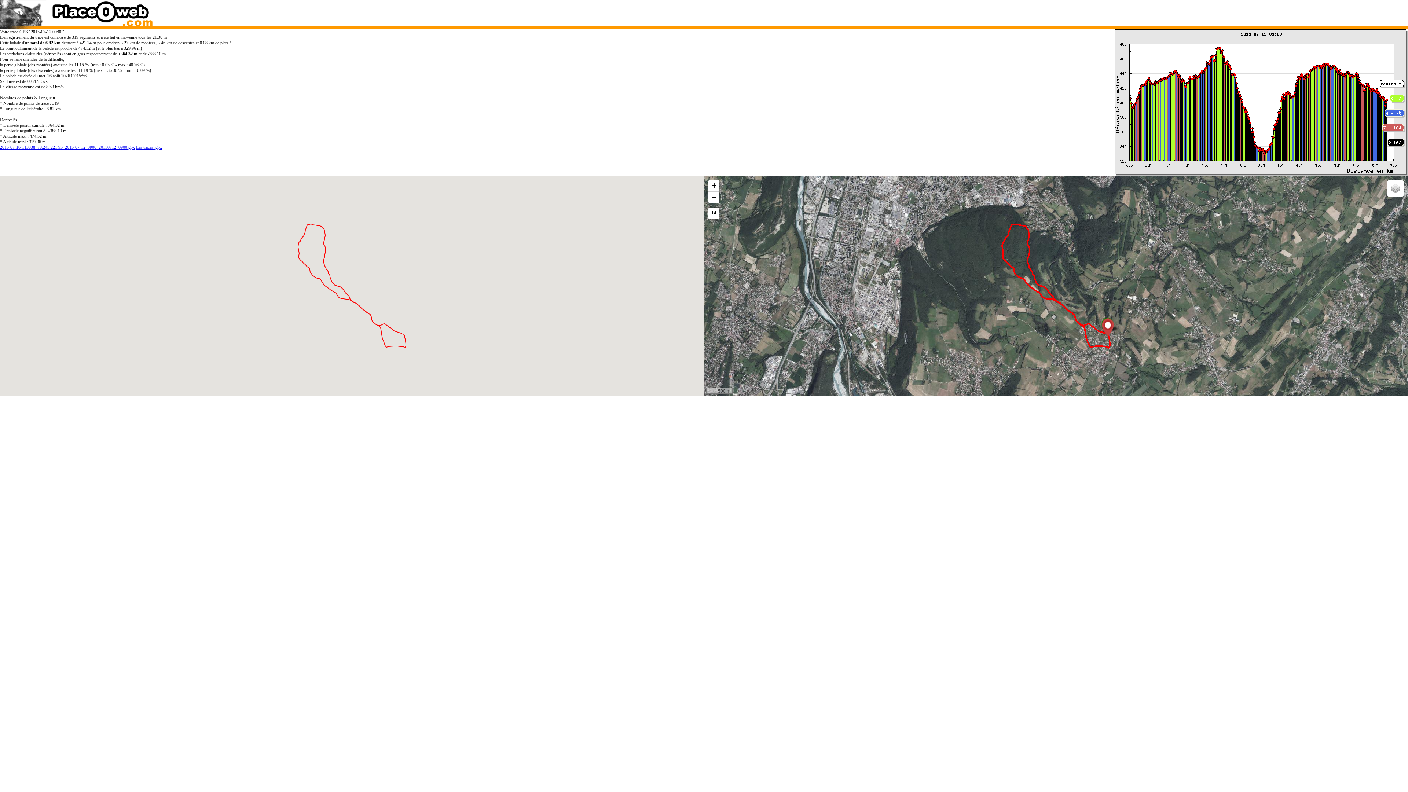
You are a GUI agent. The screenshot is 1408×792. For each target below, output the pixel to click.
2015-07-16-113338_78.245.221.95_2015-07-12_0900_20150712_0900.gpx (67, 147)
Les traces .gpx (149, 147)
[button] (1108, 327)
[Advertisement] (1037, 11)
